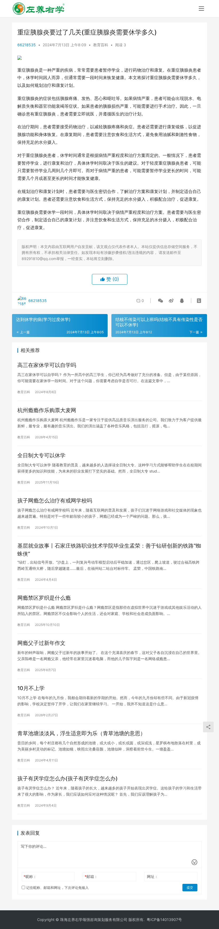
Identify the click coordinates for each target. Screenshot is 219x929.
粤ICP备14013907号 (164, 919)
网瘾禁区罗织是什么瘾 (44, 598)
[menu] (201, 8)
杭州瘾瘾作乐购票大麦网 (46, 410)
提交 (190, 887)
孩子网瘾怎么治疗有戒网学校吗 (54, 500)
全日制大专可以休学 (41, 455)
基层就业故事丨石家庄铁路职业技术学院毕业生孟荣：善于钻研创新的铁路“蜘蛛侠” (109, 550)
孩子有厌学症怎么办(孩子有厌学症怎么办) (67, 778)
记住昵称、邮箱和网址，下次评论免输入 (57, 887)
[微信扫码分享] (160, 300)
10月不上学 (31, 688)
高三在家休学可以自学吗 (46, 365)
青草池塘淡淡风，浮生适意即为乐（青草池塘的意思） (81, 733)
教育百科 (100, 44)
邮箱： (91, 876)
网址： (152, 876)
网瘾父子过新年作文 (41, 643)
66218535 (26, 44)
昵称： (30, 876)
